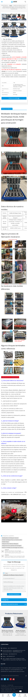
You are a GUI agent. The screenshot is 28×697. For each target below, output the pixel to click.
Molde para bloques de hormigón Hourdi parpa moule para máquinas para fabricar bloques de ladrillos (7, 631)
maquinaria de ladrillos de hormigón (11, 545)
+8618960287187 (13, 654)
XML (14, 689)
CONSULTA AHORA (13, 98)
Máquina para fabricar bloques (10, 543)
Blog (3, 689)
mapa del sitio (8, 689)
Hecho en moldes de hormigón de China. (12, 547)
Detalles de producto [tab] (6, 108)
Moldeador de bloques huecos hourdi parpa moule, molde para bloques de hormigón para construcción (14, 575)
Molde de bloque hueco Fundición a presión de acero (20, 631)
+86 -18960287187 (12, 648)
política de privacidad (6, 691)
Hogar (10, 5)
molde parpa (5, 541)
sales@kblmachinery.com (19, 650)
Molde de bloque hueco (20, 5)
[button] (27, 625)
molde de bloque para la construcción (12, 540)
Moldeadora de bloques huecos (10, 538)
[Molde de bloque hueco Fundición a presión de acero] (20, 622)
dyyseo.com (10, 685)
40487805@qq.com (17, 651)
